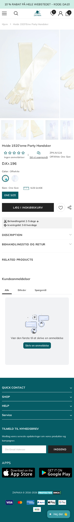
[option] (29, 74)
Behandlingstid (15, 221)
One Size (10, 195)
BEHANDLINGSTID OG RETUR (23, 244)
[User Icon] (60, 13)
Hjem (5, 24)
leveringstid (14, 225)
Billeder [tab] (22, 290)
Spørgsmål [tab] (40, 290)
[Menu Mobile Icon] (4, 13)
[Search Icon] (20, 13)
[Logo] (37, 13)
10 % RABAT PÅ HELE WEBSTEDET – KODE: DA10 (37, 4)
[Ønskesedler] (60, 207)
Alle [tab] (7, 290)
